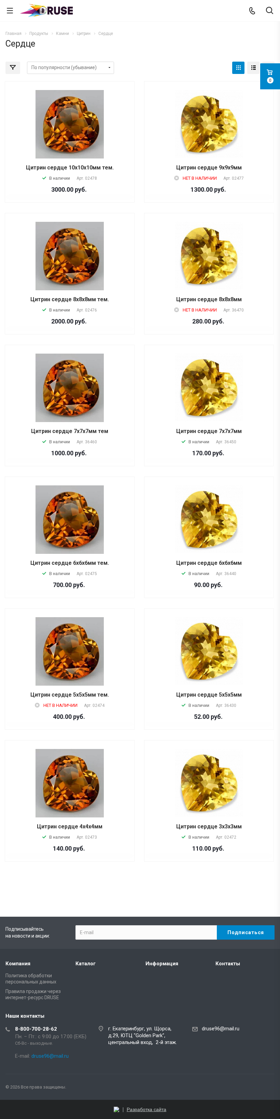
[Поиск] (269, 11)
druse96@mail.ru (220, 1029)
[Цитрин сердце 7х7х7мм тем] (70, 388)
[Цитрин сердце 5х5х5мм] (209, 651)
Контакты (227, 964)
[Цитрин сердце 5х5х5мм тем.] (70, 651)
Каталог (85, 964)
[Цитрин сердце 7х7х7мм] (209, 387)
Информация (161, 964)
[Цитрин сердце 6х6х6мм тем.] (70, 519)
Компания (17, 964)
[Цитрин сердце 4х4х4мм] (70, 783)
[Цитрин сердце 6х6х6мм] (209, 519)
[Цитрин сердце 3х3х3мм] (209, 783)
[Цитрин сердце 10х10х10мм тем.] (70, 124)
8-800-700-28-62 (36, 1029)
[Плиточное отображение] (238, 68)
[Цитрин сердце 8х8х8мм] (209, 256)
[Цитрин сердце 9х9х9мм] (209, 124)
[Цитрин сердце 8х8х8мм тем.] (70, 256)
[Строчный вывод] (253, 68)
